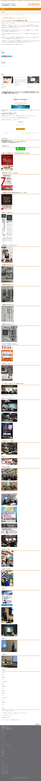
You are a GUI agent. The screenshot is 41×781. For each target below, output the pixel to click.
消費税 (3, 684)
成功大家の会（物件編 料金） (5, 744)
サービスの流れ (3, 740)
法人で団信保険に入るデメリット (7, 715)
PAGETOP (37, 724)
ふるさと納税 (4, 697)
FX (2, 688)
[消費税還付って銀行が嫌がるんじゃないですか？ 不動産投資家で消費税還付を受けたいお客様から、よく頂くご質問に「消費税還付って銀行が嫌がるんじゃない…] (7, 79)
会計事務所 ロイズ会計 (19, 777)
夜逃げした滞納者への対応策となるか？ (8, 710)
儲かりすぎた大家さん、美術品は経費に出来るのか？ (11, 719)
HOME (2, 14)
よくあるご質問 (3, 742)
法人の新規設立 (4, 681)
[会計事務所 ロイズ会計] (8, 5)
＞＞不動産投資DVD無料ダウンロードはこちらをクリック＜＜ (15, 17)
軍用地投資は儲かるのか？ (6, 717)
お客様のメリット (3, 736)
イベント (3, 679)
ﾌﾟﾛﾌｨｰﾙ (2, 748)
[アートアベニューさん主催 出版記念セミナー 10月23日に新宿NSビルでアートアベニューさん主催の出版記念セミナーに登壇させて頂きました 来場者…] (33, 79)
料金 (2, 738)
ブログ (4, 14)
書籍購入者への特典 (4, 769)
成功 (2, 695)
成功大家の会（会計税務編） (5, 773)
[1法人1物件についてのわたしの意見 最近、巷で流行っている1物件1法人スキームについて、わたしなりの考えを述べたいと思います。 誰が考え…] (20, 81)
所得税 (3, 672)
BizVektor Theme (20, 778)
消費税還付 (4, 702)
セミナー (3, 704)
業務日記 (3, 677)
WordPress (15, 778)
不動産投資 (7, 14)
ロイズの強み (3, 734)
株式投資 (3, 693)
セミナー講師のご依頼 (4, 765)
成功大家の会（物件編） (4, 771)
